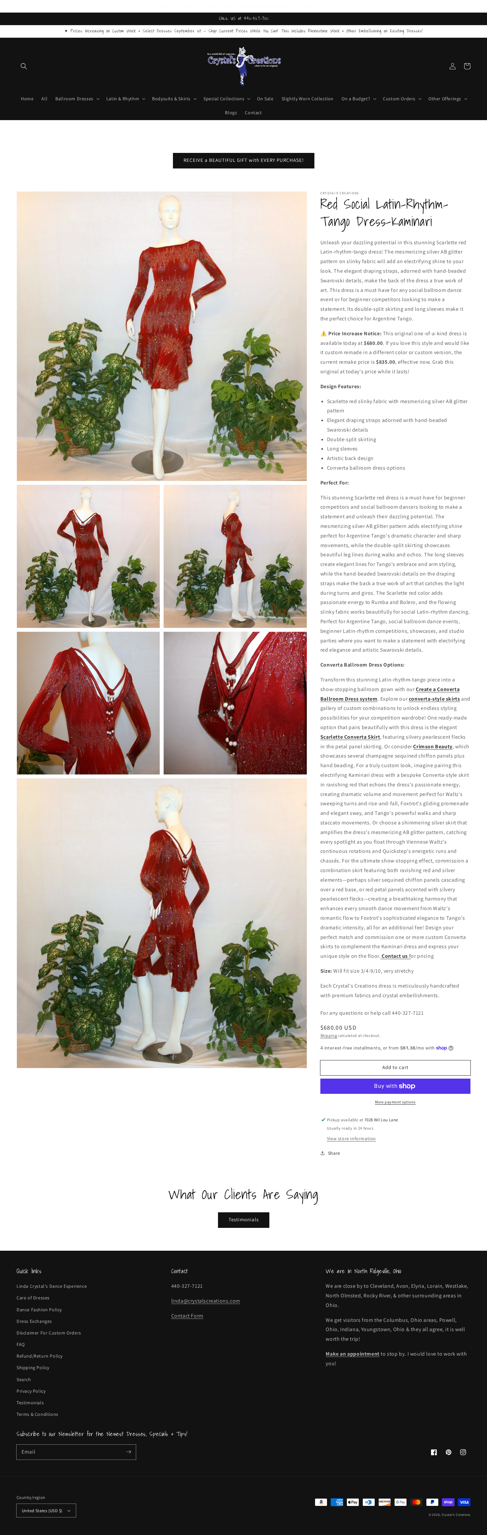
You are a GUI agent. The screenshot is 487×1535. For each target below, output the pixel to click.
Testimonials (244, 1219)
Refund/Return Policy (40, 1356)
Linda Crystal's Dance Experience (52, 1286)
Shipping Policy (33, 1368)
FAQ (21, 1344)
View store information (351, 1138)
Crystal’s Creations (456, 1514)
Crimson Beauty (432, 746)
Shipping (328, 1035)
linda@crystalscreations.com (205, 1300)
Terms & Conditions (37, 1414)
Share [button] (334, 1153)
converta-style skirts (434, 698)
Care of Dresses (33, 1298)
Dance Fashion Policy (39, 1310)
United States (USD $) (42, 1510)
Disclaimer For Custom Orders (49, 1333)
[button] (24, 66)
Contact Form (187, 1315)
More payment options (395, 1101)
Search (24, 1379)
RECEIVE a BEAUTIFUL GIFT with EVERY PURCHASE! (244, 160)
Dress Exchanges (34, 1321)
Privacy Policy (31, 1391)
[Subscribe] (128, 1452)
